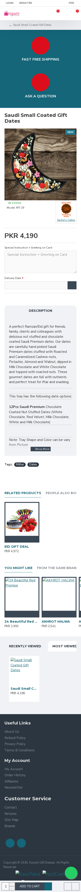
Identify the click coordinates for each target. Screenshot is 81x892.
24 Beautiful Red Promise (21, 621)
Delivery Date (12, 278)
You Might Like (18, 568)
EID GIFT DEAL (16, 547)
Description (40, 311)
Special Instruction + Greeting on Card (28, 247)
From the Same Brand (58, 568)
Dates (33, 464)
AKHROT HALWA (56, 621)
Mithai (20, 464)
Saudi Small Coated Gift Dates (24, 689)
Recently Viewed (25, 646)
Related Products (22, 493)
